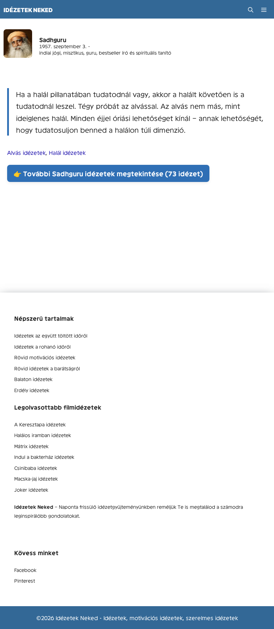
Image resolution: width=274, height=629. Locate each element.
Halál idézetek (67, 152)
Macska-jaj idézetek (36, 478)
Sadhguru (52, 39)
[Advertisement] (137, 243)
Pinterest (24, 580)
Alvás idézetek (26, 152)
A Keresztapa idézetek (40, 424)
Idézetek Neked (28, 10)
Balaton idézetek (33, 379)
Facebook (25, 570)
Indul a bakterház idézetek (44, 457)
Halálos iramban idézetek (42, 435)
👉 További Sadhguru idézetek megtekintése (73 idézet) (108, 173)
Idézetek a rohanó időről (42, 346)
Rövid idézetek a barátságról (47, 368)
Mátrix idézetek (31, 446)
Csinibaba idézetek (35, 468)
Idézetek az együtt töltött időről (50, 335)
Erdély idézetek (31, 390)
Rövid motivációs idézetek (44, 357)
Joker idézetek (31, 489)
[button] (250, 10)
